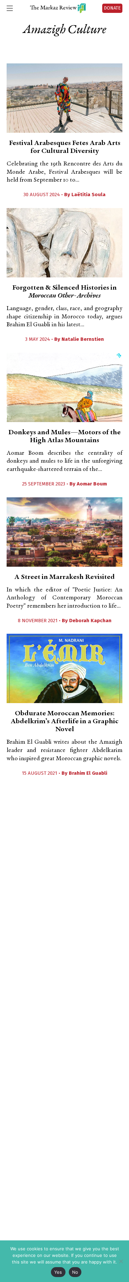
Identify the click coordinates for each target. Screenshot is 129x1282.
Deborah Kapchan (90, 620)
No (75, 1272)
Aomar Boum (92, 484)
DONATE (112, 8)
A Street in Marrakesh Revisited (64, 577)
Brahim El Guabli (88, 773)
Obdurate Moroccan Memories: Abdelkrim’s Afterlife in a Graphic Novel (64, 721)
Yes (58, 1272)
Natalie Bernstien (83, 339)
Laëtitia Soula (88, 194)
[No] (120, 1261)
